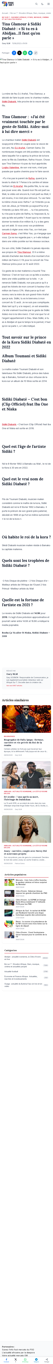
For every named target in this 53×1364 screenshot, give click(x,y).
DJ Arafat (20, 148)
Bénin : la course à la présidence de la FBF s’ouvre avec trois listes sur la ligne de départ (31, 923)
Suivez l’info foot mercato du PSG (18, 1349)
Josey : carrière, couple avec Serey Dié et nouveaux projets (25, 852)
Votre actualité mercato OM (15, 1355)
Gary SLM (12, 674)
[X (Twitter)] (19, 53)
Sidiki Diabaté (29, 140)
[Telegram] (30, 53)
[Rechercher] (36, 4)
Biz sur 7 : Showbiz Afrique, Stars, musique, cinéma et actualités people (25, 18)
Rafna (31, 178)
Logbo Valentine (10, 167)
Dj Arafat (18, 186)
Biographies (9, 736)
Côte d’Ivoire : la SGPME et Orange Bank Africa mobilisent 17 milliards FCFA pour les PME (31, 902)
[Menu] (48, 3)
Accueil (5, 13)
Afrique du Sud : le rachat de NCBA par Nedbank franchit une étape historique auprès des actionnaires (31, 913)
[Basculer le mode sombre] (42, 4)
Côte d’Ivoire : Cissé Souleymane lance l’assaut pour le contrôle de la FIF (31, 934)
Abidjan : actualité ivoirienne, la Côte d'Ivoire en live (25, 792)
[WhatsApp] (25, 53)
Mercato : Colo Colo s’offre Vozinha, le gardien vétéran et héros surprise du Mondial (31, 882)
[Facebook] (14, 53)
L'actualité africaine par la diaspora (18, 1352)
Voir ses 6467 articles (14, 685)
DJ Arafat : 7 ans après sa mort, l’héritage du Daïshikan (21, 798)
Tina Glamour (24, 252)
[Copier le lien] (36, 53)
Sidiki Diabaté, (9, 101)
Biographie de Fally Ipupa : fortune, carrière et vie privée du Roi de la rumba (24, 742)
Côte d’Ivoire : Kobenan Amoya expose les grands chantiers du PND (31, 892)
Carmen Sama (9, 233)
